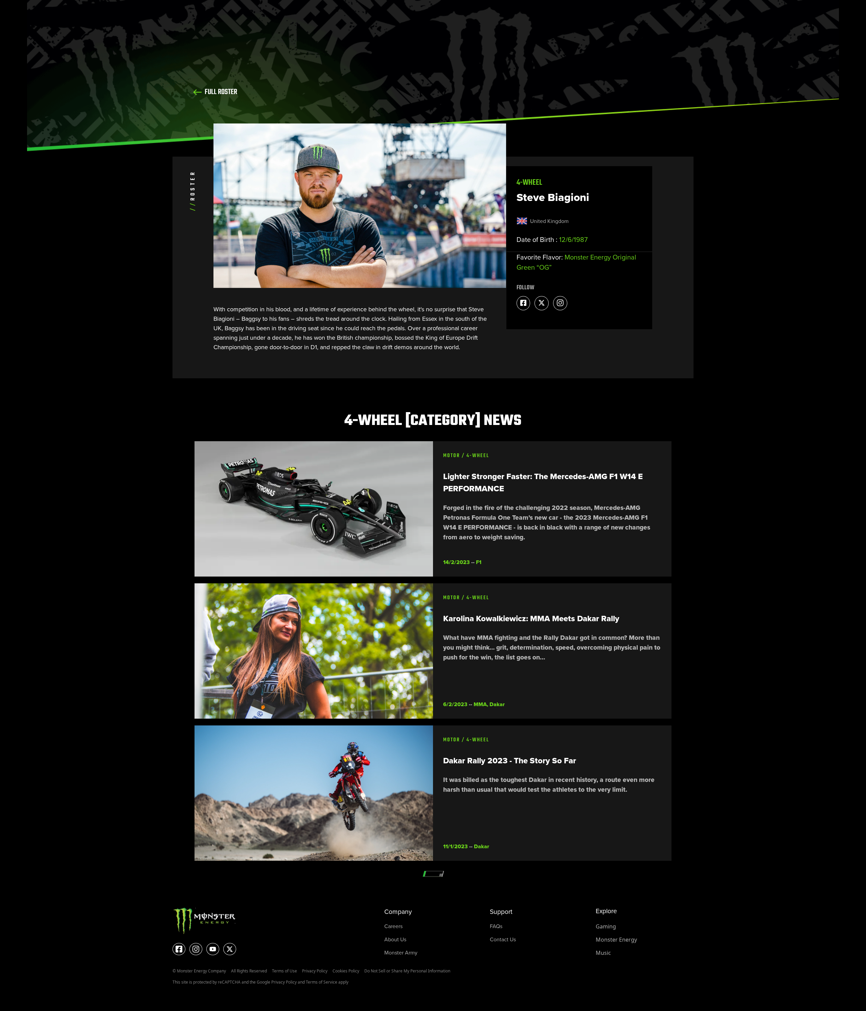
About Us (395, 939)
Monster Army (400, 953)
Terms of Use (284, 971)
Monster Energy (616, 939)
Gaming (606, 926)
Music (603, 953)
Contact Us (503, 939)
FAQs (496, 926)
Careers (393, 926)
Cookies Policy (346, 971)
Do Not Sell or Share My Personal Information (407, 971)
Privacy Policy (314, 971)
